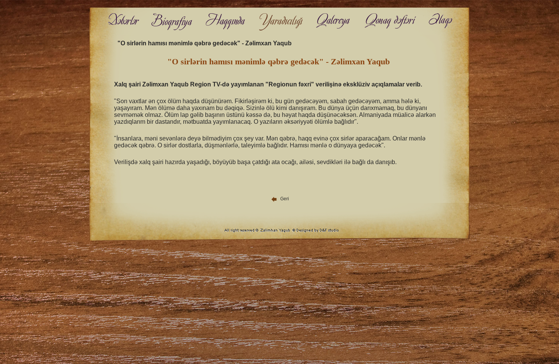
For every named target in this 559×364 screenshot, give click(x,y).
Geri (283, 198)
